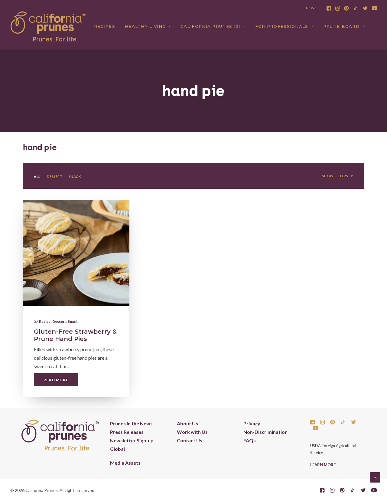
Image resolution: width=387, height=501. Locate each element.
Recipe (44, 321)
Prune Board (341, 26)
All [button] (37, 176)
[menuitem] (328, 8)
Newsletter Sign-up (132, 440)
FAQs (249, 440)
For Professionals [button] (281, 26)
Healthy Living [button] (145, 26)
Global (117, 449)
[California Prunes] (48, 26)
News (311, 7)
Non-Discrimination (265, 432)
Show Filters (335, 176)
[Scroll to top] (375, 477)
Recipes (104, 26)
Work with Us (192, 432)
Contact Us (189, 440)
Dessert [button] (55, 176)
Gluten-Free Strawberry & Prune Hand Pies (75, 335)
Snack (73, 321)
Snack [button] (75, 176)
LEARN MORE (323, 464)
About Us (187, 423)
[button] (328, 8)
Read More (56, 380)
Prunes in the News (131, 423)
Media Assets (125, 463)
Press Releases (127, 432)
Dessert (59, 321)
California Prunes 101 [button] (210, 26)
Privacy (251, 423)
